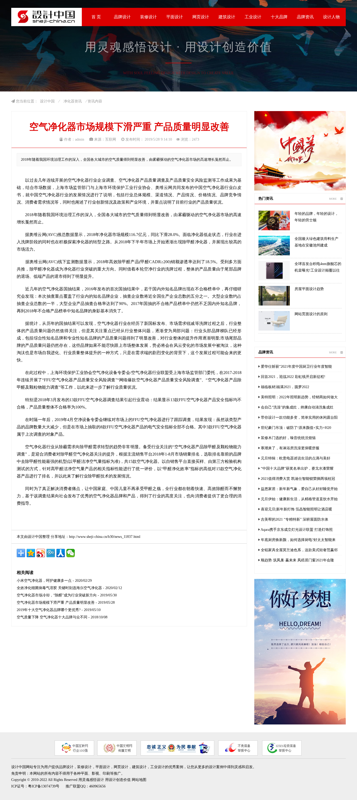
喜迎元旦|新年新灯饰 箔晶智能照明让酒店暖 (296, 509)
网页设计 (200, 17)
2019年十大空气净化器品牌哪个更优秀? (48, 610)
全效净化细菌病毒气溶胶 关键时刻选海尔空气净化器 (59, 588)
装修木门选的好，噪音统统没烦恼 (288, 438)
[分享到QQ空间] (31, 553)
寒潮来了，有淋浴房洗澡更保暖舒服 (289, 448)
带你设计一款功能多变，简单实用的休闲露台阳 (299, 417)
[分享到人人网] (60, 553)
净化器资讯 (73, 101)
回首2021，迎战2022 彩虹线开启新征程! (292, 377)
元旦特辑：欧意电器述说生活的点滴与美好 (295, 458)
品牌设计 (122, 17)
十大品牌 (279, 17)
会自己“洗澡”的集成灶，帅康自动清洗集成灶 (296, 407)
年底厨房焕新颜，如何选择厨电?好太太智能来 (298, 540)
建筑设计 (226, 17)
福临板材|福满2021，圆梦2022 (284, 387)
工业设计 (253, 17)
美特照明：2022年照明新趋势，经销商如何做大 (299, 397)
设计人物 (331, 17)
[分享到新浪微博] (41, 553)
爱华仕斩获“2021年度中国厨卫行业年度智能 (296, 367)
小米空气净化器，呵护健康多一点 (44, 581)
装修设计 (148, 17)
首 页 (96, 17)
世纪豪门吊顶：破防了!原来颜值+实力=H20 (295, 428)
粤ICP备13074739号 (43, 786)
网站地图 (139, 780)
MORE (333, 198)
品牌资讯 (305, 17)
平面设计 (174, 17)
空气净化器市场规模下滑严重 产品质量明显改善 (56, 603)
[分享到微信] (70, 553)
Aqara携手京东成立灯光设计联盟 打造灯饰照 (296, 530)
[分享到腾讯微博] (51, 553)
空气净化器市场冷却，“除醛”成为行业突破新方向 (57, 595)
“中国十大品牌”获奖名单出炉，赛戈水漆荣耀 (296, 468)
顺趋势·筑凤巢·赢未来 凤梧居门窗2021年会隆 (297, 560)
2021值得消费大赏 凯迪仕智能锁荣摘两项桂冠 (297, 479)
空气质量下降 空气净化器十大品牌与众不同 (52, 617)
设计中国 (47, 101)
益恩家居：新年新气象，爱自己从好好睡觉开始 (299, 489)
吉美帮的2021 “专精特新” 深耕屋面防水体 (294, 519)
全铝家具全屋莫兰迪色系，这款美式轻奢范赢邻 (299, 550)
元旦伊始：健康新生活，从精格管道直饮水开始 (299, 499)
